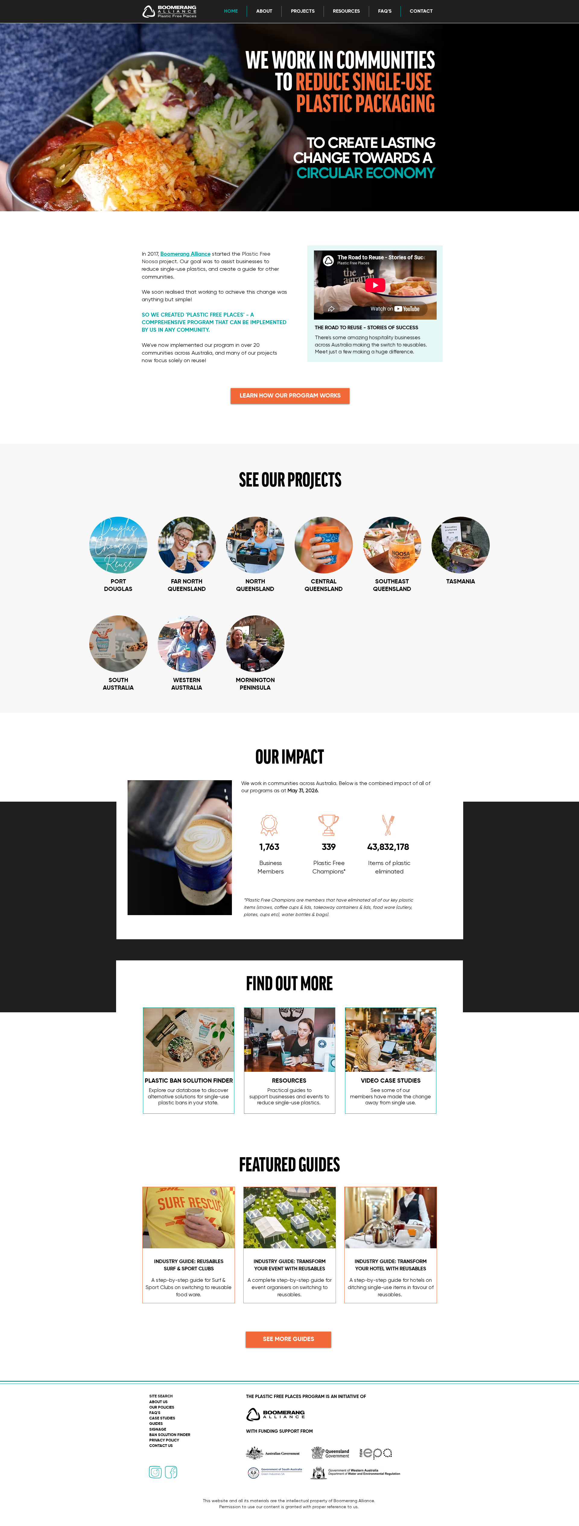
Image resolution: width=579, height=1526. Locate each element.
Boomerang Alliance (185, 254)
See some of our (390, 1090)
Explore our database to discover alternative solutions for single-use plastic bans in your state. (188, 1097)
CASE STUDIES (162, 1418)
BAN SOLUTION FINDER (169, 1435)
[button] (264, 11)
